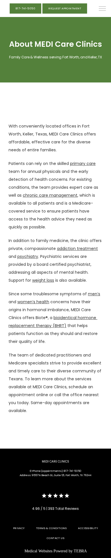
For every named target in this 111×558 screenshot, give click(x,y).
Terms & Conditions (51, 528)
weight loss (43, 280)
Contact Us (56, 538)
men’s (94, 294)
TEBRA (80, 551)
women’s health (33, 302)
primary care (83, 163)
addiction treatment (77, 248)
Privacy (19, 528)
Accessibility (88, 528)
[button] (102, 9)
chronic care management (50, 195)
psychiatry (27, 256)
